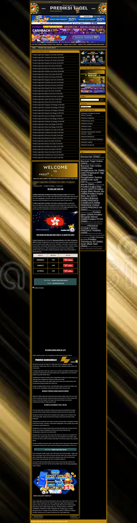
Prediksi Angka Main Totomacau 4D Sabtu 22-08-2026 (48, 135)
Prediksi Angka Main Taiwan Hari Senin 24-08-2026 (47, 99)
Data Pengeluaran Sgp (56, 503)
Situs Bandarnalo (72, 463)
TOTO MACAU (88, 248)
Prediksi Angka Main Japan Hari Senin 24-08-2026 (47, 91)
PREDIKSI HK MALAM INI (94, 210)
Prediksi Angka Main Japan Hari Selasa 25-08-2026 (47, 66)
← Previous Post (37, 516)
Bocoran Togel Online (63, 501)
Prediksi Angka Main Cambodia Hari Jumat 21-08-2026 (48, 155)
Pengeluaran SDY (99, 184)
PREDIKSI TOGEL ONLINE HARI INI (47, 48)
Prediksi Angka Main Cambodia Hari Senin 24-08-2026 (48, 82)
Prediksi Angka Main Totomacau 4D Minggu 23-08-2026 (48, 110)
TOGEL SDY (92, 246)
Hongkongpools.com (58, 283)
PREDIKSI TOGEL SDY (94, 235)
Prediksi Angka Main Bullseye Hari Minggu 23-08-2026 (48, 118)
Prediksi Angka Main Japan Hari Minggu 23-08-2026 (47, 116)
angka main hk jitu (68, 207)
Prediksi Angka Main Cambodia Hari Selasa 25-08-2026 (48, 57)
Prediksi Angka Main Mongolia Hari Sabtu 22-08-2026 (48, 138)
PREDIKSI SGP (91, 223)
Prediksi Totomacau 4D (39, 512)
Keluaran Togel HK (67, 364)
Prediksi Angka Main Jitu (49, 506)
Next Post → (75, 516)
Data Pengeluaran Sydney (91, 177)
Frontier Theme (102, 521)
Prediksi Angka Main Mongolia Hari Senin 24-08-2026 (48, 88)
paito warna (47, 505)
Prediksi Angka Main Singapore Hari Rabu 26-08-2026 (48, 54)
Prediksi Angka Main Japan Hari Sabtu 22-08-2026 (47, 141)
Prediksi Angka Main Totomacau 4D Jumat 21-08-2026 (48, 157)
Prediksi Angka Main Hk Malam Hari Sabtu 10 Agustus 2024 (54, 183)
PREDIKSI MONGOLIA (87, 136)
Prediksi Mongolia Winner (91, 216)
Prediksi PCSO (47, 510)
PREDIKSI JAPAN (86, 129)
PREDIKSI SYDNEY (58, 510)
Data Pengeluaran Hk (43, 503)
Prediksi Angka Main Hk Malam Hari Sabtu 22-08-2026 (48, 146)
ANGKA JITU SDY (86, 154)
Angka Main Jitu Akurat (42, 501)
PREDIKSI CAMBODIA (87, 118)
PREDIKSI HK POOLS (86, 212)
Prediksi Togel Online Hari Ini (59, 280)
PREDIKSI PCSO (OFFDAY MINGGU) (92, 139)
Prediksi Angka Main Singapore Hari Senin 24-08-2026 (48, 79)
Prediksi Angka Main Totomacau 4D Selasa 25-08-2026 (48, 60)
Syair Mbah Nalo (65, 512)
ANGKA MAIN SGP (96, 154)
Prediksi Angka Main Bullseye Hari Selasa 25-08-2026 (48, 68)
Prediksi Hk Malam (49, 186)
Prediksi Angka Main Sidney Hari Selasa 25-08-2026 (47, 77)
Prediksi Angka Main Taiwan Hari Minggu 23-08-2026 (48, 124)
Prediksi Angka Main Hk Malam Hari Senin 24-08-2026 (48, 96)
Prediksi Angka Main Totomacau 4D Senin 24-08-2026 (48, 85)
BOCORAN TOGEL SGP (94, 163)
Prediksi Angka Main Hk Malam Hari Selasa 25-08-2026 (48, 71)
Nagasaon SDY (92, 182)
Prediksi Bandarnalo (37, 2)
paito (46, 436)
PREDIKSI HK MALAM (87, 145)
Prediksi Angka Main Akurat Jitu (92, 191)
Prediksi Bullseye (62, 506)
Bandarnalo (41, 198)
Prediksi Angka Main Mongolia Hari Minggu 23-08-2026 (48, 113)
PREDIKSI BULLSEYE (87, 121)
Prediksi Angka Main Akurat (59, 505)
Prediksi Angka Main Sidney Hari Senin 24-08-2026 (47, 102)
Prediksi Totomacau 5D (52, 512)
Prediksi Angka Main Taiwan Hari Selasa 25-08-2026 (47, 74)
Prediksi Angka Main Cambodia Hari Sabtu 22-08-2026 (48, 132)
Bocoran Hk (56, 240)
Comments (60, 186)
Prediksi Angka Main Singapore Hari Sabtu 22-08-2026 (48, 130)
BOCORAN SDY (89, 159)
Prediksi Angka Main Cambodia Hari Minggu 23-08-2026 (48, 107)
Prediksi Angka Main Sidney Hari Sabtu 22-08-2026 (47, 152)
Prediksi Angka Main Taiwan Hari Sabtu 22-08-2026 (47, 149)
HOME (33, 48)
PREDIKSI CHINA (45, 508)
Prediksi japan (64, 508)
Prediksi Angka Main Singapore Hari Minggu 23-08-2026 (48, 104)
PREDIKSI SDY (92, 221)
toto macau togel (97, 248)
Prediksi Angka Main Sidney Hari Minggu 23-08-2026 (47, 127)
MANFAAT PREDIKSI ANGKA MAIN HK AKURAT (55, 391)
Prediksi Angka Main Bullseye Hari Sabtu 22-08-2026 (48, 143)
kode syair (40, 505)
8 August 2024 (38, 186)
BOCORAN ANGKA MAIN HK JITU (55, 350)
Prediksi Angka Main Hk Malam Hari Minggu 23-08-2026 (48, 121)
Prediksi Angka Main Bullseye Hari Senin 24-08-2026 (48, 93)
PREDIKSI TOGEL (93, 233)
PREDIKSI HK (55, 508)
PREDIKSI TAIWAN (69, 510)
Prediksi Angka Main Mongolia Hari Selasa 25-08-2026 (48, 63)
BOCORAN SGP (99, 159)
